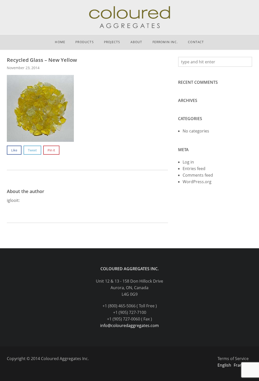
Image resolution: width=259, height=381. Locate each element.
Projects (112, 42)
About (136, 42)
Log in (188, 162)
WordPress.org (197, 181)
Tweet (32, 150)
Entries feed (194, 168)
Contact (196, 42)
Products (84, 42)
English (224, 365)
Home (60, 42)
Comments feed (198, 175)
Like (14, 150)
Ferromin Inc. (165, 42)
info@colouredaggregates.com (129, 325)
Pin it (51, 150)
